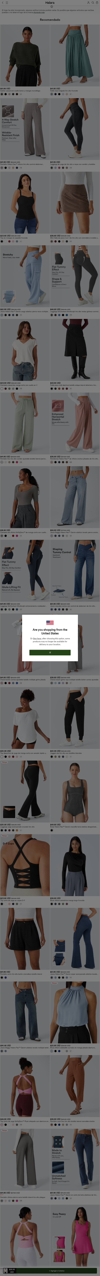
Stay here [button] (37, 638)
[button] (50, 623)
